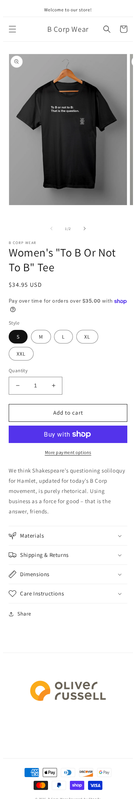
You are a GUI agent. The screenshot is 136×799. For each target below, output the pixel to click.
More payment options (68, 452)
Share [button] (24, 613)
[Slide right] (84, 228)
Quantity (18, 370)
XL (87, 336)
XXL (21, 353)
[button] (12, 29)
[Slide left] (51, 228)
